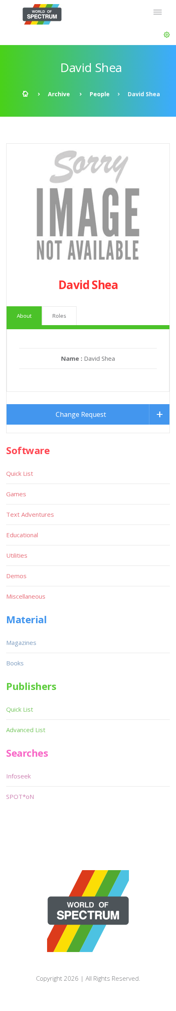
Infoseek (18, 776)
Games (16, 494)
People (100, 94)
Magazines (21, 642)
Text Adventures (30, 514)
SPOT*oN (20, 796)
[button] (167, 35)
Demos (16, 576)
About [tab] (24, 315)
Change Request (81, 414)
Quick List (19, 473)
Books (15, 663)
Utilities (16, 555)
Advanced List (25, 730)
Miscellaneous (25, 596)
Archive (59, 94)
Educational (22, 535)
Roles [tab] (59, 315)
